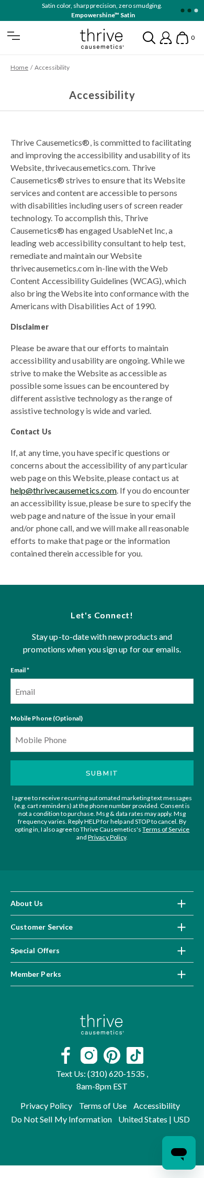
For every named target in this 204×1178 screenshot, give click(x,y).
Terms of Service (165, 829)
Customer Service (41, 926)
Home (19, 67)
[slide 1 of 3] (182, 11)
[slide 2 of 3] (189, 11)
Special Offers (35, 950)
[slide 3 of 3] (196, 11)
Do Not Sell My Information (61, 1119)
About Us (26, 903)
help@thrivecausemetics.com (63, 490)
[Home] (102, 1024)
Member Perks (35, 973)
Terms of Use (103, 1105)
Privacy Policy (107, 837)
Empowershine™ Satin (102, 15)
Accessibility (156, 1105)
